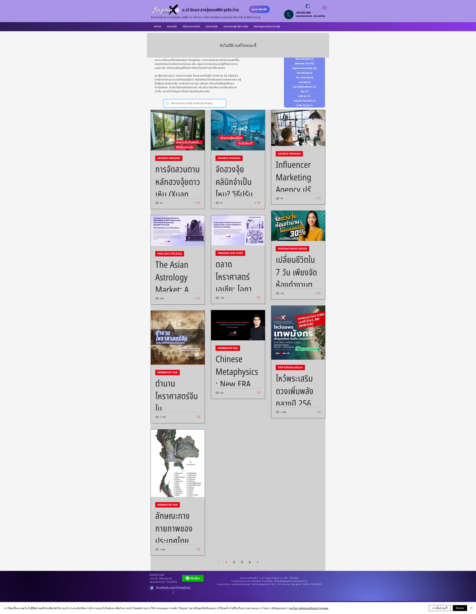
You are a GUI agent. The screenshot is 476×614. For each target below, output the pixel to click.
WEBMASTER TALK (167, 372)
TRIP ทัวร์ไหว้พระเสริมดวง (290, 367)
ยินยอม (460, 608)
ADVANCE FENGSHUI (168, 158)
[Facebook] (307, 6)
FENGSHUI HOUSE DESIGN (292, 249)
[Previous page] (218, 562)
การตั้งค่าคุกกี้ (439, 608)
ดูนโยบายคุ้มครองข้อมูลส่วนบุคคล (309, 608)
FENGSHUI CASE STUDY (230, 253)
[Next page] (257, 562)
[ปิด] (471, 608)
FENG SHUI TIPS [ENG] (169, 254)
